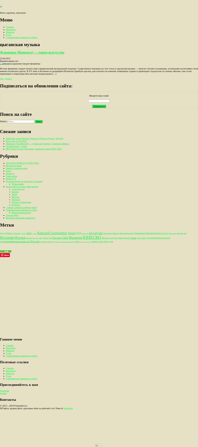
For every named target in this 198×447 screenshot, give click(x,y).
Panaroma (68, 408)
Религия (16, 205)
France (9, 233)
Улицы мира (18, 184)
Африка (115, 233)
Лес (40, 238)
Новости (10, 32)
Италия (20, 237)
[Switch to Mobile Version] (99, 445)
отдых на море (85, 242)
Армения (107, 233)
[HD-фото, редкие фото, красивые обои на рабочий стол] (5, 251)
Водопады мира (13, 166)
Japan (34, 233)
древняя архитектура (47, 242)
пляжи (94, 241)
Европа (157, 233)
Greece (23, 233)
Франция (75, 237)
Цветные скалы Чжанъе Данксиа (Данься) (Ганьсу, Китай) (34, 138)
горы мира (141, 238)
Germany (17, 233)
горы (133, 237)
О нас (8, 35)
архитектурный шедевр (119, 238)
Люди (14, 194)
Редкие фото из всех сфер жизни (22, 186)
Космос (15, 192)
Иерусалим (173, 233)
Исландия (182, 233)
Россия (56, 237)
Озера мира (11, 176)
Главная (10, 27)
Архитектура (18, 189)
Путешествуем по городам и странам (24, 181)
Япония (105, 238)
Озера (45, 238)
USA (79, 233)
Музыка (15, 197)
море (57, 242)
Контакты (11, 29)
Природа (16, 199)
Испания (7, 237)
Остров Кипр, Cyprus (16, 146)
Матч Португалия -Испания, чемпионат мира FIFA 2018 (33, 149)
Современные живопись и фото (21, 37)
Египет (165, 233)
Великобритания (127, 233)
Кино (8, 171)
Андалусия (96, 233)
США (64, 237)
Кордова (35, 238)
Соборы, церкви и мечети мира (21, 207)
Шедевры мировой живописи (20, 218)
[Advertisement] (87, 277)
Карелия (29, 238)
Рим (50, 238)
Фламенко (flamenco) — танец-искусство (32, 52)
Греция (150, 233)
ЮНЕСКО (92, 237)
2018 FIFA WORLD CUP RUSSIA (22, 163)
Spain (71, 233)
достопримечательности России (20, 241)
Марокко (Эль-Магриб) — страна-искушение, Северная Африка (37, 143)
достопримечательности (158, 238)
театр (100, 241)
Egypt (2, 233)
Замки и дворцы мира (16, 168)
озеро (77, 241)
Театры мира (12, 215)
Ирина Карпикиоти (21, 212)
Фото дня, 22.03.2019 (16, 141)
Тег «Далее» (6, 79)
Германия (140, 233)
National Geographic (52, 233)
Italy (29, 233)
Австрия (85, 233)
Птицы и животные (21, 202)
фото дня (108, 241)
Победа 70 (11, 179)
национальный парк (67, 242)
